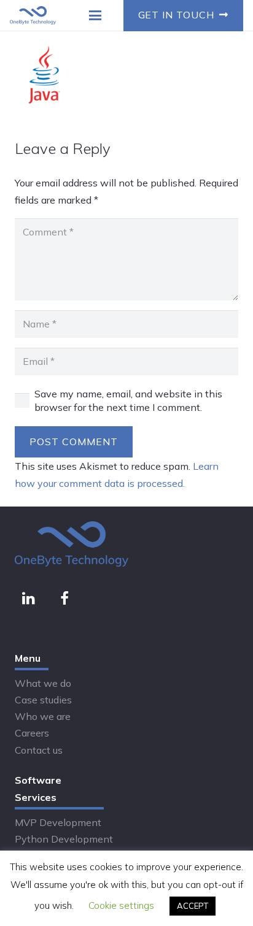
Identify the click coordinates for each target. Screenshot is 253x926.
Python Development (64, 839)
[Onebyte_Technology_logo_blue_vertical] (33, 15)
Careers (32, 733)
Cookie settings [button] (121, 905)
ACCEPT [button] (192, 906)
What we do (43, 683)
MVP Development (58, 822)
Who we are (43, 716)
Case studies (43, 700)
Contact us (39, 750)
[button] (96, 15)
